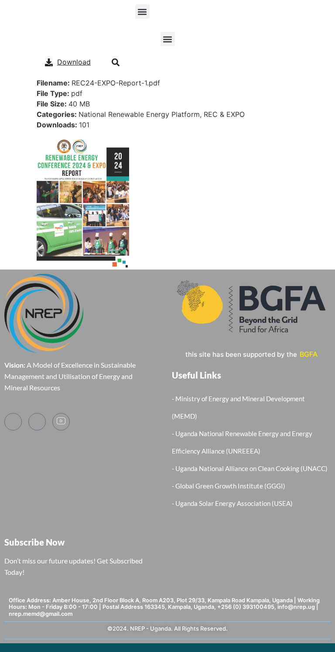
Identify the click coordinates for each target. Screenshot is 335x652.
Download (74, 62)
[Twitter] (13, 421)
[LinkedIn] (37, 421)
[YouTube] (61, 421)
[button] (142, 11)
